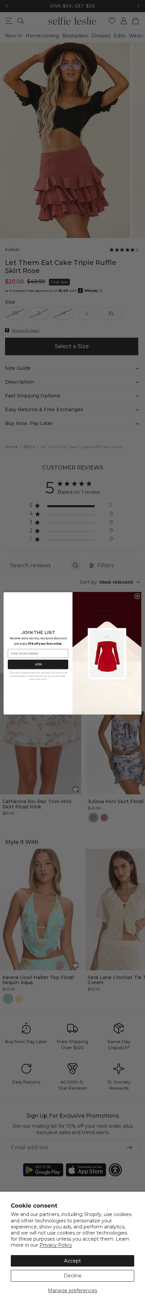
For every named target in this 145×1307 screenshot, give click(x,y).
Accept (72, 1261)
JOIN (38, 664)
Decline (73, 1276)
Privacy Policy (55, 1245)
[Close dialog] (137, 596)
